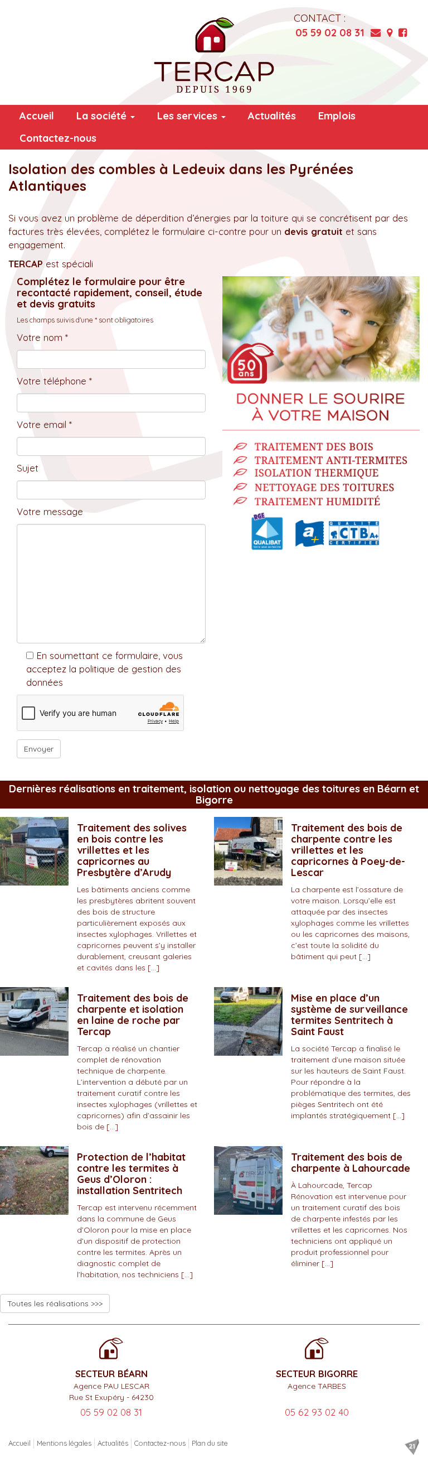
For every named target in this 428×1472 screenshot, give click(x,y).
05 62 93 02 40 (317, 1412)
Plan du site (210, 1443)
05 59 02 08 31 (329, 32)
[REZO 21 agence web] (412, 1447)
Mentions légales (64, 1443)
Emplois (337, 115)
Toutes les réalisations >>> (55, 1303)
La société (102, 115)
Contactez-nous (58, 138)
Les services (188, 115)
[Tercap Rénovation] (214, 55)
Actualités (272, 115)
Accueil (37, 115)
